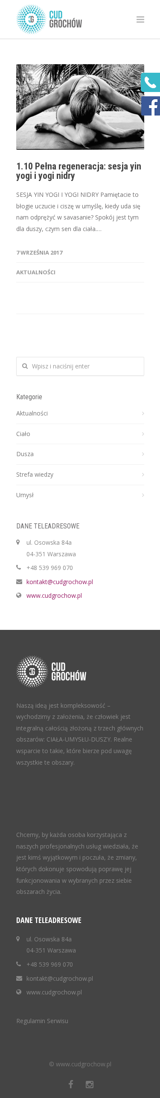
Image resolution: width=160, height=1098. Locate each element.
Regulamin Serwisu (42, 1021)
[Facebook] (70, 1084)
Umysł (25, 495)
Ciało (23, 434)
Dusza (25, 454)
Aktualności (35, 272)
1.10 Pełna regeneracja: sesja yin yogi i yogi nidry (78, 171)
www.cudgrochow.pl (54, 595)
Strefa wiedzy (34, 474)
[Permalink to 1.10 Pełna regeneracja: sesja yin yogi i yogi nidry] (80, 107)
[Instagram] (89, 1084)
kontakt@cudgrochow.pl (59, 582)
